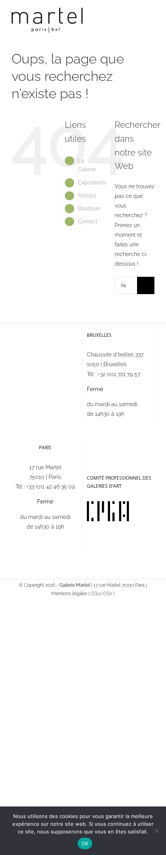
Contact (87, 221)
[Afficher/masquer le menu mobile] (151, 17)
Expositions (92, 182)
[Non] (156, 831)
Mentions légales (69, 593)
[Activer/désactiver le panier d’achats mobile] (137, 17)
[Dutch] (111, 447)
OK (85, 843)
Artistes (87, 195)
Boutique (89, 208)
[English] (101, 447)
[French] (91, 447)
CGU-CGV (101, 593)
